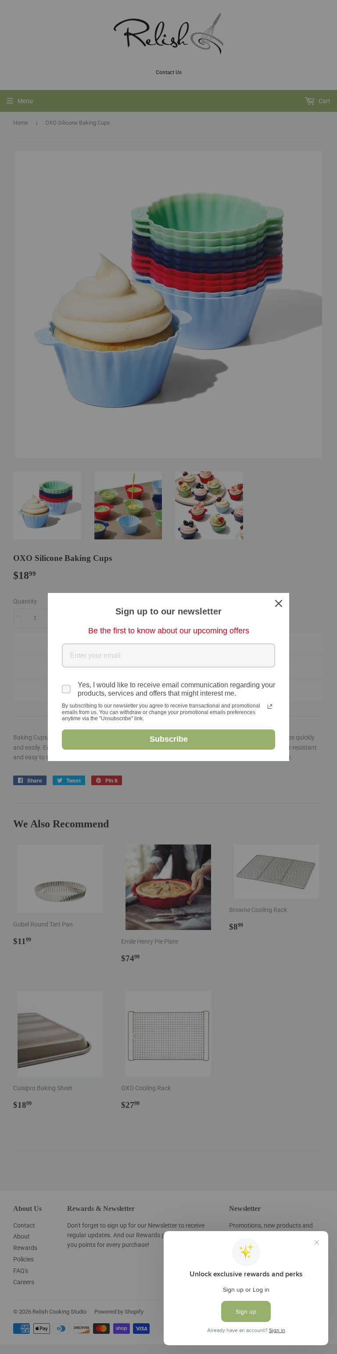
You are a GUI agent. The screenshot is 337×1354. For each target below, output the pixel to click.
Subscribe (169, 739)
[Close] (278, 603)
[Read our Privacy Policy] (270, 706)
